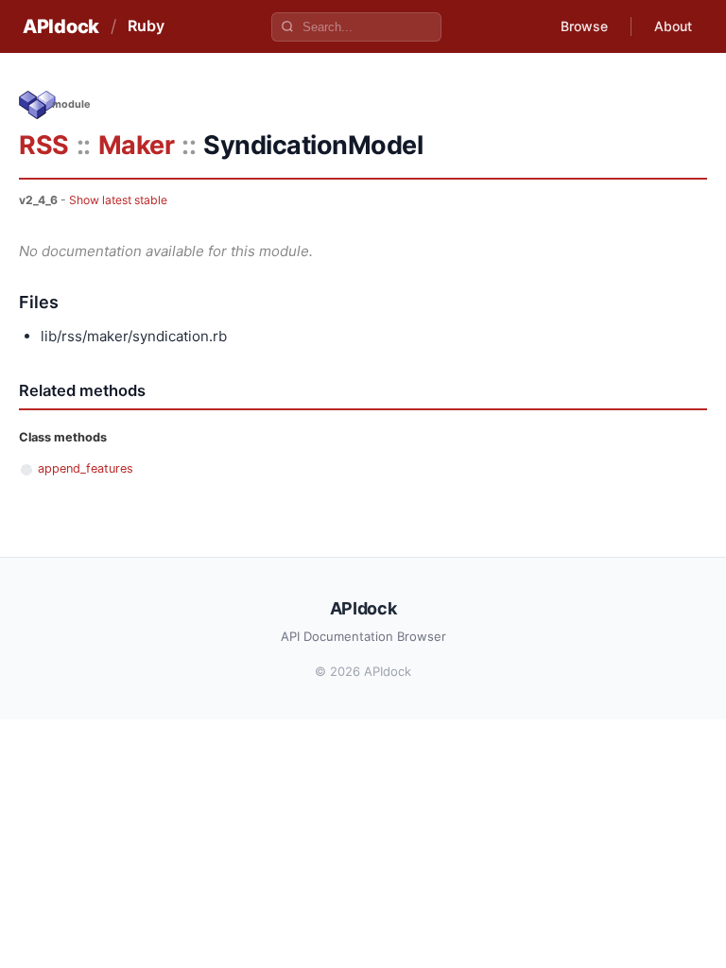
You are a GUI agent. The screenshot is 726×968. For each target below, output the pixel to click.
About (673, 26)
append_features (85, 468)
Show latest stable (118, 200)
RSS (44, 145)
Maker (136, 145)
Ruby (146, 25)
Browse (584, 26)
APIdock (61, 26)
